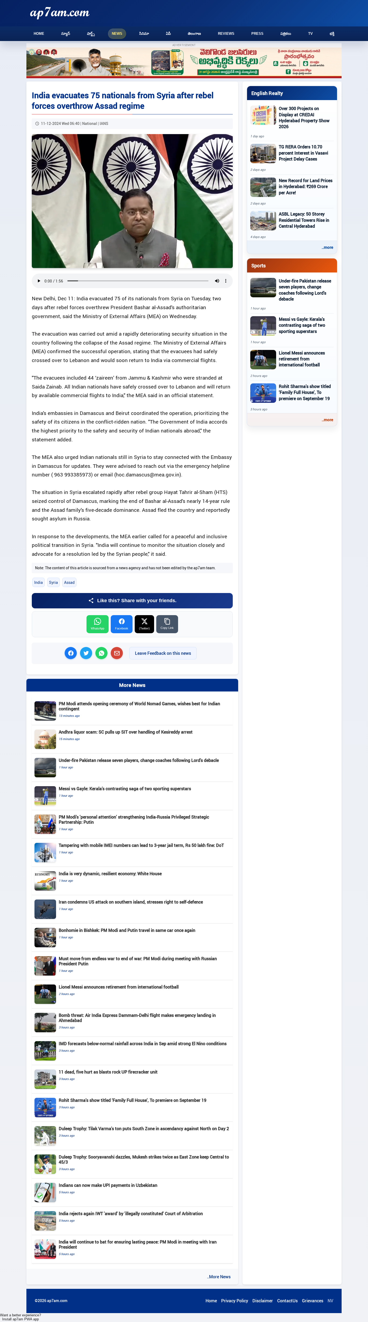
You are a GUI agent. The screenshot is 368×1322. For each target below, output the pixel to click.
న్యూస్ (65, 34)
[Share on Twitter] (86, 653)
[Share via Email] (117, 653)
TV (310, 34)
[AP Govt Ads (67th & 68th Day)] (184, 63)
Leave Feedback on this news (163, 653)
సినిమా (144, 34)
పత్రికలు (285, 34)
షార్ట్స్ (91, 34)
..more (327, 247)
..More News (219, 1277)
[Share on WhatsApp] (101, 653)
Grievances (312, 1301)
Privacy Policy (234, 1301)
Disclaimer (262, 1301)
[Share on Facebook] (71, 653)
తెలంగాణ (194, 34)
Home (39, 34)
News (117, 34)
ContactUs (287, 1301)
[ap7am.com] (59, 13)
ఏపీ (168, 34)
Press (257, 34)
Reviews (226, 34)
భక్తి (332, 34)
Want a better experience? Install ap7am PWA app (20, 1317)
